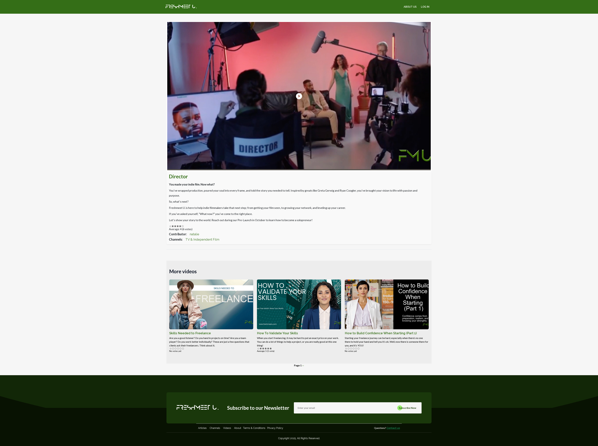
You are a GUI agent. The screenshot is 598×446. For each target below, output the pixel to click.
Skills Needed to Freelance (190, 333)
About (237, 428)
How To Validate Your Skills (277, 333)
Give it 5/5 (182, 226)
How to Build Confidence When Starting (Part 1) (381, 333)
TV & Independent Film (202, 239)
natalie (194, 234)
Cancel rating (170, 226)
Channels (215, 428)
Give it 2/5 (175, 226)
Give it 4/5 (180, 226)
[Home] (181, 7)
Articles (202, 428)
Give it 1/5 (172, 226)
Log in (425, 6)
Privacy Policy (275, 428)
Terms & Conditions (254, 428)
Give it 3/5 (177, 226)
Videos (227, 428)
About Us (410, 6)
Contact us (393, 428)
